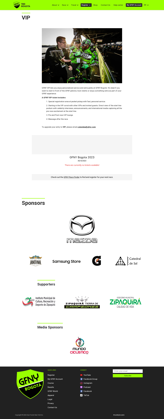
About (54, 5)
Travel (73, 5)
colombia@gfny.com (87, 127)
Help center (118, 5)
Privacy (51, 403)
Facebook (88, 391)
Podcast (87, 387)
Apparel (51, 395)
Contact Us (105, 5)
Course (51, 383)
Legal (50, 399)
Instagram (88, 383)
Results (51, 387)
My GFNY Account (134, 5)
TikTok (86, 395)
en (145, 5)
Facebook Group (90, 379)
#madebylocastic (119, 415)
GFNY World (53, 391)
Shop (95, 5)
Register (85, 5)
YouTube (87, 375)
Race (64, 5)
